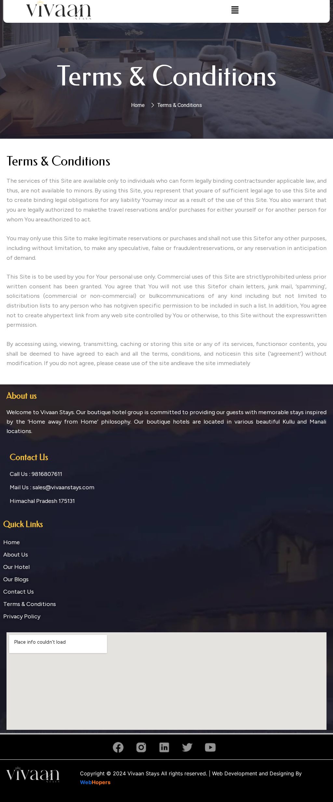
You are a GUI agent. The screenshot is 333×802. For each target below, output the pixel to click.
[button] (234, 10)
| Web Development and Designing (250, 773)
